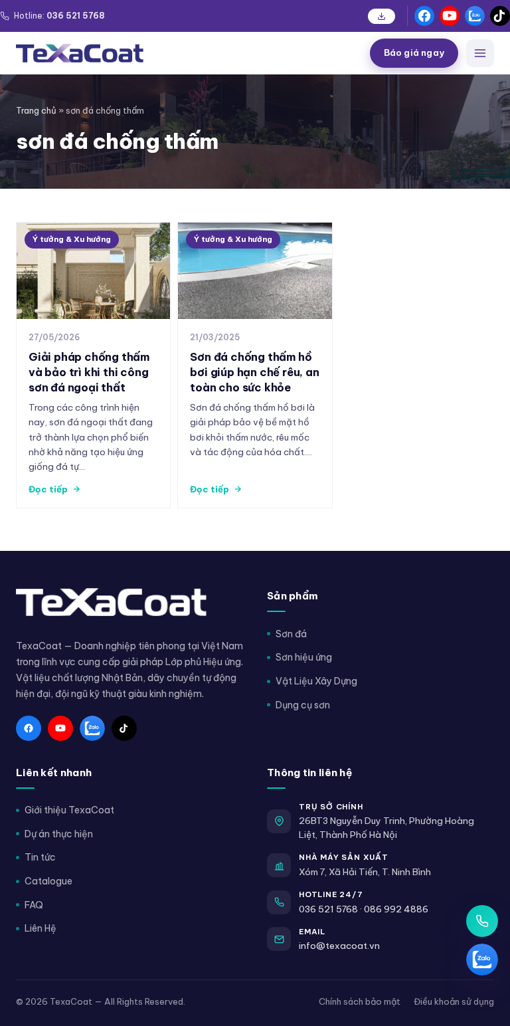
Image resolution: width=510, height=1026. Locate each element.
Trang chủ (36, 110)
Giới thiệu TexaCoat (69, 810)
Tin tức (40, 857)
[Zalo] (475, 16)
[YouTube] (450, 16)
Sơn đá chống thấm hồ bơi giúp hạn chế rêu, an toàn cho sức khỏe (254, 372)
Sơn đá (291, 634)
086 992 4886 (396, 909)
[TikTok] (500, 16)
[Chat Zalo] (482, 959)
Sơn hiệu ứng (304, 657)
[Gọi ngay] (482, 921)
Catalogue (48, 881)
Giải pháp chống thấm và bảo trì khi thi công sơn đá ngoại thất (89, 372)
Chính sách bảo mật (359, 1001)
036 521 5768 (328, 909)
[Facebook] (424, 16)
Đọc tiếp (48, 489)
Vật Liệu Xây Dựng (316, 681)
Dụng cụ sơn (303, 705)
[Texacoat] (187, 53)
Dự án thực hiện (59, 834)
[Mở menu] (480, 53)
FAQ (34, 905)
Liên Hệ (40, 928)
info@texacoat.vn (339, 946)
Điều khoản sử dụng (454, 1001)
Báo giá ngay (414, 52)
